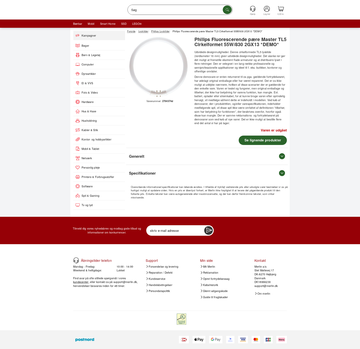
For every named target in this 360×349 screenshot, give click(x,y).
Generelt (136, 156)
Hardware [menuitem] (88, 102)
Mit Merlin (209, 266)
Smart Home (108, 24)
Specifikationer (142, 173)
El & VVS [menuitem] (87, 83)
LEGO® (137, 24)
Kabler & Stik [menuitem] (90, 130)
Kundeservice (157, 279)
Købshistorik (210, 285)
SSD (124, 24)
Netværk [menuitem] (87, 158)
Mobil (91, 24)
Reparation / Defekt (161, 272)
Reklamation (210, 272)
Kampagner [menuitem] (89, 35)
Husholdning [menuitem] (89, 120)
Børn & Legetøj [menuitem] (91, 55)
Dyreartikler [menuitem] (89, 74)
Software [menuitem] (87, 186)
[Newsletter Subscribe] (208, 230)
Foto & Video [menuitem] (90, 92)
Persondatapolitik (159, 291)
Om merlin (263, 293)
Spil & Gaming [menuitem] (90, 195)
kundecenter (80, 282)
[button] (158, 67)
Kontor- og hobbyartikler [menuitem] (96, 139)
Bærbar (77, 24)
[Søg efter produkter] (227, 9)
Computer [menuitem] (88, 64)
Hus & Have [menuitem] (89, 111)
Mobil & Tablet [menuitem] (90, 149)
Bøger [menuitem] (85, 45)
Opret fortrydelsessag (216, 279)
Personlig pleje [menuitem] (91, 167)
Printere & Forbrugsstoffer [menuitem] (98, 177)
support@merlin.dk (125, 282)
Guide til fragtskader (215, 297)
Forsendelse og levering (163, 266)
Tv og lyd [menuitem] (87, 205)
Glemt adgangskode (215, 291)
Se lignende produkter (262, 140)
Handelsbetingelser (160, 285)
